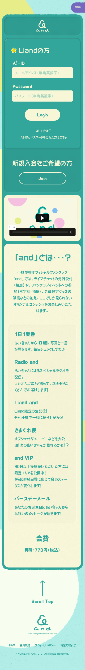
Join (42, 178)
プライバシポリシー (45, 645)
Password (22, 86)
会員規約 (25, 645)
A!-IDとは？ (43, 131)
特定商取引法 (68, 645)
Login (42, 115)
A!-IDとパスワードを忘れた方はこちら (44, 137)
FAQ (12, 645)
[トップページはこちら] (42, 26)
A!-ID (19, 63)
